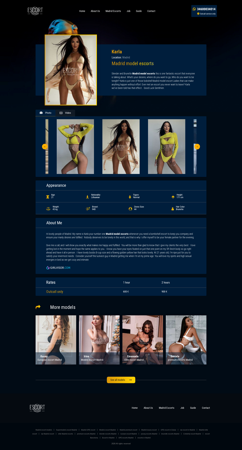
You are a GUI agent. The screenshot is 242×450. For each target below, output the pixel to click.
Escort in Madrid (108, 438)
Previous (45, 146)
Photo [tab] (48, 112)
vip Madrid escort (47, 434)
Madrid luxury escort (149, 430)
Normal (136, 196)
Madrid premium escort (128, 430)
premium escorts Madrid (86, 434)
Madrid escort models (44, 430)
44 (139, 208)
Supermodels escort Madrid (66, 430)
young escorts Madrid (149, 434)
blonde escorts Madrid (107, 434)
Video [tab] (68, 112)
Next (197, 146)
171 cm (180, 196)
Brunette (180, 208)
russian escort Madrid (128, 434)
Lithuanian (96, 196)
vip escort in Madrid (187, 430)
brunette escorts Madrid (170, 434)
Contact (151, 11)
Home (82, 11)
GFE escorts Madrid (125, 438)
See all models (117, 379)
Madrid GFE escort (88, 430)
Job (128, 11)
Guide (139, 11)
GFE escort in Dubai (168, 430)
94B (95, 208)
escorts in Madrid (144, 438)
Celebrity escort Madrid (192, 434)
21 (53, 196)
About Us (95, 11)
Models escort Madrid (107, 430)
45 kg (56, 208)
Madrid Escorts (113, 11)
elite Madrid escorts (65, 434)
